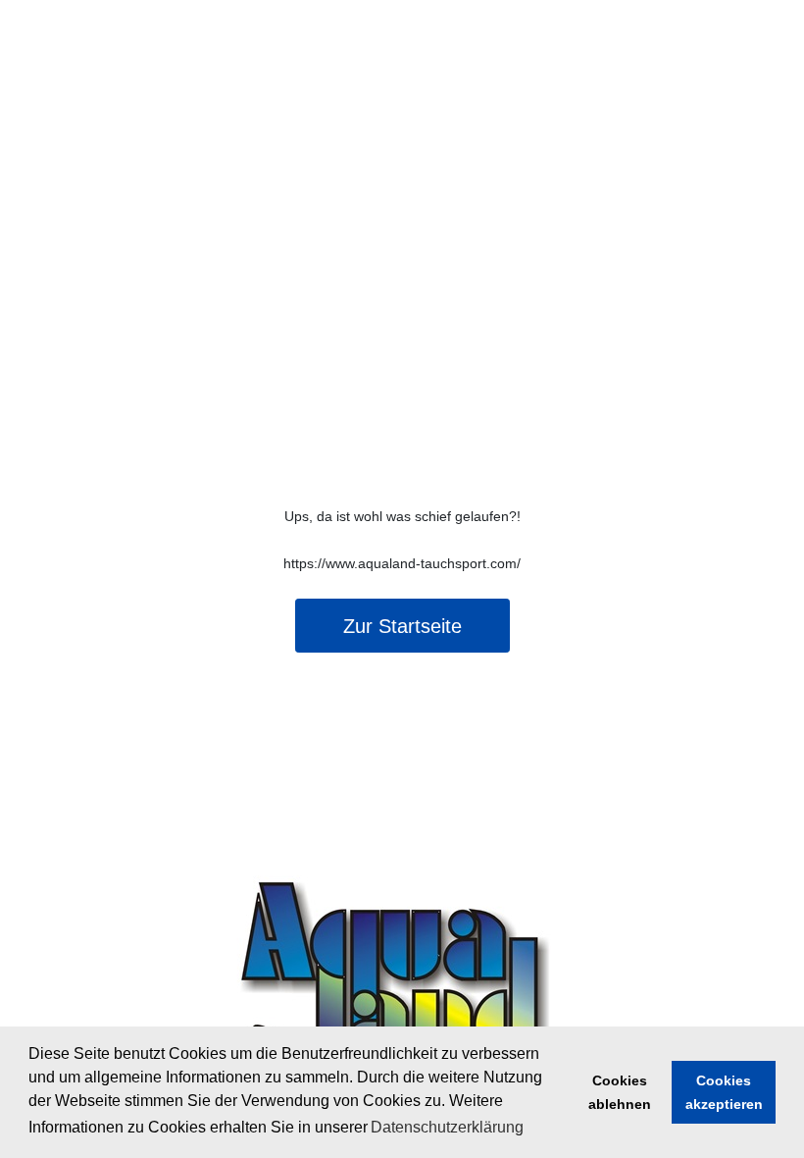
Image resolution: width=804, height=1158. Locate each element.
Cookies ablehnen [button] (619, 1092)
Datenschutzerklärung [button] (447, 1127)
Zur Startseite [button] (402, 626)
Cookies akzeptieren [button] (724, 1092)
